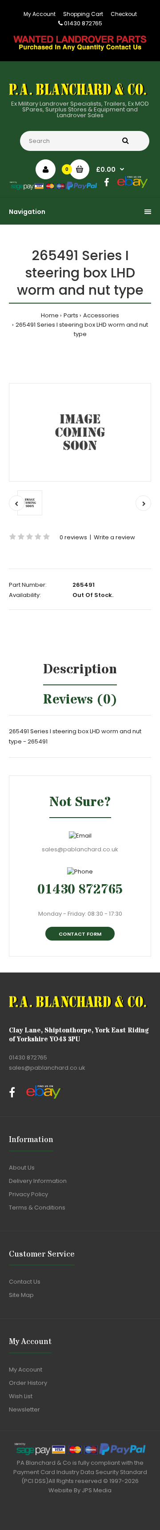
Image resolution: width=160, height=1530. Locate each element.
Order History (28, 1383)
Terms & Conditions (37, 1207)
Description (80, 669)
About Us (22, 1167)
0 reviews (73, 537)
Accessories (101, 315)
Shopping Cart (83, 14)
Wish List (20, 1396)
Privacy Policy (28, 1194)
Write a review (114, 537)
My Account (40, 14)
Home (50, 315)
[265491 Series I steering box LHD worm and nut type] (80, 432)
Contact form (80, 933)
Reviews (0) (80, 700)
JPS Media (97, 1490)
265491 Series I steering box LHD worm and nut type (82, 329)
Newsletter (24, 1409)
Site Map (21, 1295)
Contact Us (24, 1281)
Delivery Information (38, 1181)
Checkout (124, 14)
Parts (71, 315)
